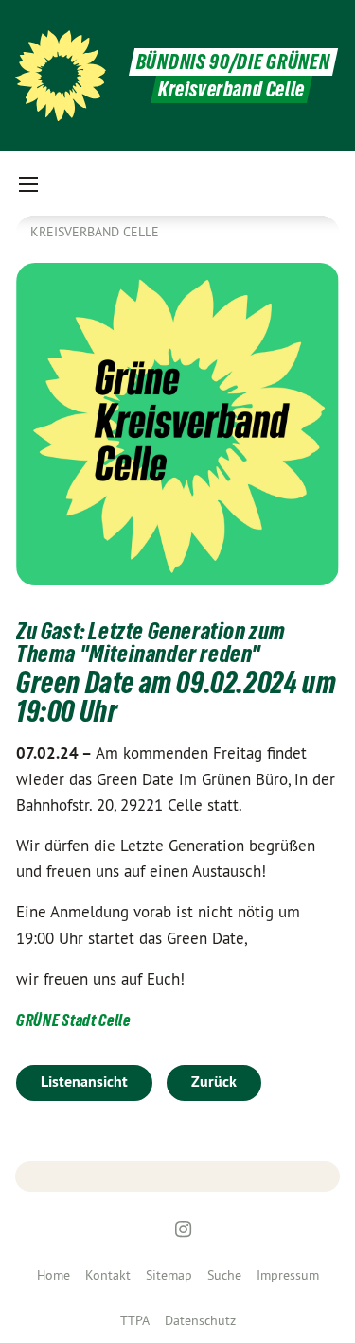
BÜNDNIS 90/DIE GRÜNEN (233, 62)
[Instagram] (183, 1229)
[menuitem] (53, 1275)
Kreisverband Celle (94, 231)
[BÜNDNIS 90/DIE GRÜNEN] (60, 75)
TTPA (135, 1320)
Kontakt (108, 1274)
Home (53, 1274)
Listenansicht (84, 1081)
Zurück (214, 1081)
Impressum (288, 1274)
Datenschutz (200, 1320)
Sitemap (169, 1274)
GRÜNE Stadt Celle (73, 1020)
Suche (224, 1274)
